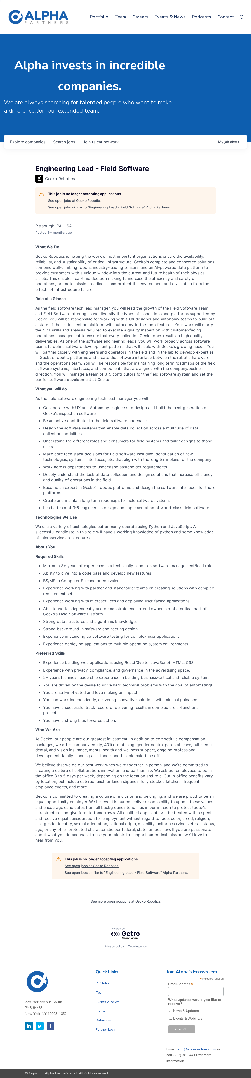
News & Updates (186, 1011)
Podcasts (201, 17)
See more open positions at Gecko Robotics (126, 901)
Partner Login (106, 1029)
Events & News (170, 17)
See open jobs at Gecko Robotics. (75, 200)
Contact (225, 17)
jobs (64, 141)
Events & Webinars (187, 1018)
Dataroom (103, 1020)
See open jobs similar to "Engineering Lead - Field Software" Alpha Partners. (109, 207)
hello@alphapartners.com (196, 1049)
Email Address (180, 984)
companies (27, 141)
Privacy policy (114, 946)
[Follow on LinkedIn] (29, 1026)
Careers (140, 17)
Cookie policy (137, 946)
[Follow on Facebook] (50, 1026)
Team (120, 17)
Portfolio (99, 17)
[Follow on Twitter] (40, 1026)
